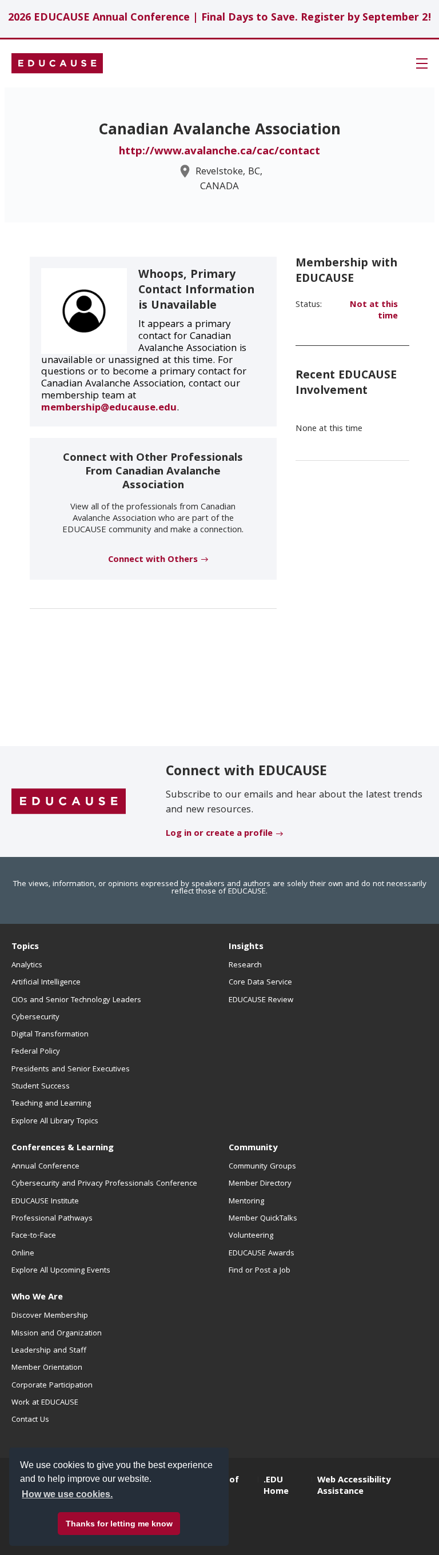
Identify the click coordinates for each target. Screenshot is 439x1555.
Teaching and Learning (51, 1104)
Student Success (40, 1086)
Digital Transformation (50, 1034)
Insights (246, 947)
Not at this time (374, 311)
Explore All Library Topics (54, 1121)
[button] (421, 63)
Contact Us (30, 1420)
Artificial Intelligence (46, 982)
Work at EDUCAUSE (44, 1403)
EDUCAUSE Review (261, 1000)
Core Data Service (260, 982)
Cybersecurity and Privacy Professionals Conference (104, 1184)
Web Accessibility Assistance (353, 1486)
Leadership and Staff (48, 1351)
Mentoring (246, 1201)
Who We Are (37, 1297)
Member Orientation (46, 1368)
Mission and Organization (56, 1333)
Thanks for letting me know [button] (119, 1523)
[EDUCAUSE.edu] (57, 63)
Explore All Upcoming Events (60, 1271)
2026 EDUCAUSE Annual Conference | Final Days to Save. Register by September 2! (220, 18)
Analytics (26, 965)
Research (245, 965)
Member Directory (260, 1184)
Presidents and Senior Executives (70, 1069)
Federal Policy (35, 1052)
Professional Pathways (52, 1219)
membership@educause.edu (109, 408)
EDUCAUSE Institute (45, 1201)
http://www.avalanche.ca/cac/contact (219, 152)
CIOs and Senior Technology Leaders (76, 1000)
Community (253, 1148)
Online (22, 1253)
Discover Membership (49, 1316)
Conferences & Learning (62, 1148)
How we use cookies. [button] (67, 1494)
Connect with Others (153, 560)
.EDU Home (276, 1486)
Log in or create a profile (219, 834)
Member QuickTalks (263, 1219)
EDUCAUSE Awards (261, 1253)
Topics (25, 947)
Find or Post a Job (259, 1271)
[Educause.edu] (68, 802)
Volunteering (251, 1236)
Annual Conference (45, 1167)
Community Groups (262, 1167)
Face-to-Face (33, 1236)
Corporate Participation (52, 1385)
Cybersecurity (35, 1017)
